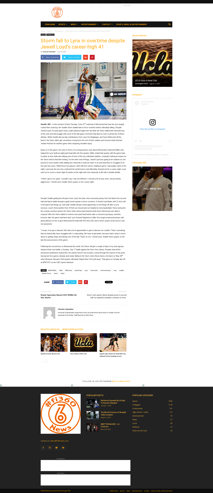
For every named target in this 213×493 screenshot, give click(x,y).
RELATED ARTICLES (50, 329)
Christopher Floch (141, 84)
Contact (118, 1)
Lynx (86, 270)
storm (56, 273)
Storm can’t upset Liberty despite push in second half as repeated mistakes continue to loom (106, 296)
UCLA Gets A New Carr (78, 354)
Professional (50, 34)
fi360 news (68, 270)
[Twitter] (56, 447)
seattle (121, 270)
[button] (169, 24)
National (135, 427)
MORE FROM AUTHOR (72, 329)
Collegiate (136, 405)
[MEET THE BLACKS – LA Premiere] (92, 427)
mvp (115, 270)
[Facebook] (43, 447)
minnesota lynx (105, 270)
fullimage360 (154, 155)
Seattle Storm (46, 273)
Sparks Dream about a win (50, 354)
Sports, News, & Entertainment (134, 1)
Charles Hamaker (49, 52)
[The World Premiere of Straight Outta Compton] (93, 415)
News (99, 1)
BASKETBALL (52, 270)
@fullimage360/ (121, 381)
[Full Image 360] (152, 189)
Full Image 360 (139, 162)
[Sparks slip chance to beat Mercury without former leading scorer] (113, 342)
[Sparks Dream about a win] (54, 342)
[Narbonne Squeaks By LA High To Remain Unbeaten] (93, 403)
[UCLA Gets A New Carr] (83, 342)
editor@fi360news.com (59, 441)
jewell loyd (78, 270)
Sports (92, 1)
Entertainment (108, 1)
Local (134, 423)
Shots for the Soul (139, 430)
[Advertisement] (127, 12)
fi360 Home (84, 1)
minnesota (94, 270)
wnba (62, 273)
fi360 (60, 270)
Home (43, 31)
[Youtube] (63, 447)
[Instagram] (49, 447)
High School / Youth (140, 412)
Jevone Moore (140, 155)
